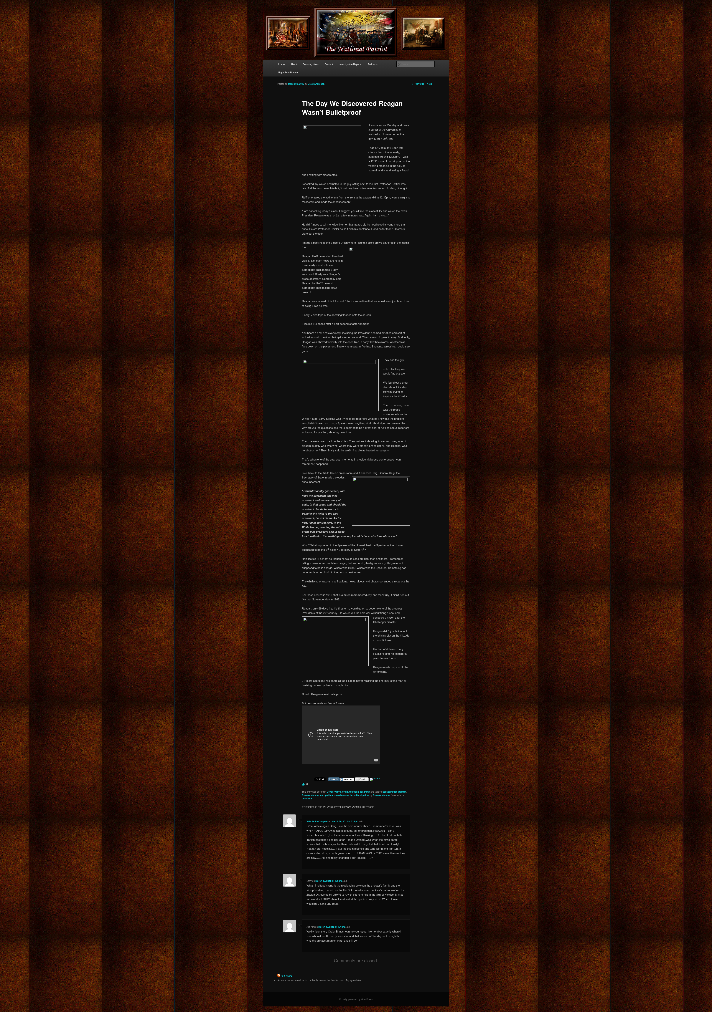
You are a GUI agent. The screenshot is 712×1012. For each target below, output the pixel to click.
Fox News (286, 976)
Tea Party (365, 791)
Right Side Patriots (288, 72)
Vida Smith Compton (317, 821)
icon (322, 795)
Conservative (334, 791)
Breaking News (311, 64)
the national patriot (359, 795)
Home (281, 64)
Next (431, 83)
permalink (307, 798)
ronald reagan (341, 795)
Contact (329, 64)
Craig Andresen (316, 83)
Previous (418, 83)
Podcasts (372, 64)
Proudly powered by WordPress (356, 999)
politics (329, 795)
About (294, 64)
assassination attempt (394, 791)
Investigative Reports (350, 64)
